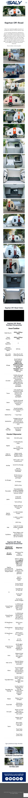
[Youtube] (14, 778)
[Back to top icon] (25, 795)
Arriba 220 (14, 766)
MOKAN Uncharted (14, 755)
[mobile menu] (26, 3)
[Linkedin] (17, 778)
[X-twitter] (21, 778)
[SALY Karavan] (14, 3)
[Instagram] (6, 778)
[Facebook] (10, 778)
